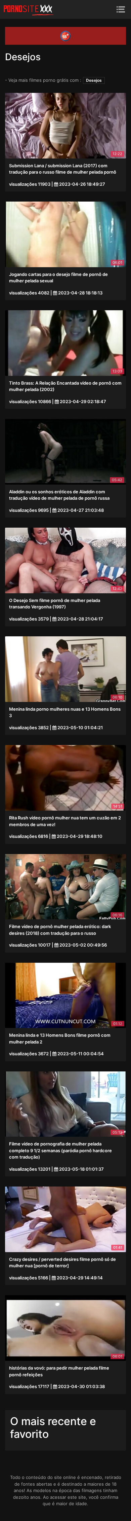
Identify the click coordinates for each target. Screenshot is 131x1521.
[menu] (121, 9)
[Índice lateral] (28, 9)
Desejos (94, 80)
